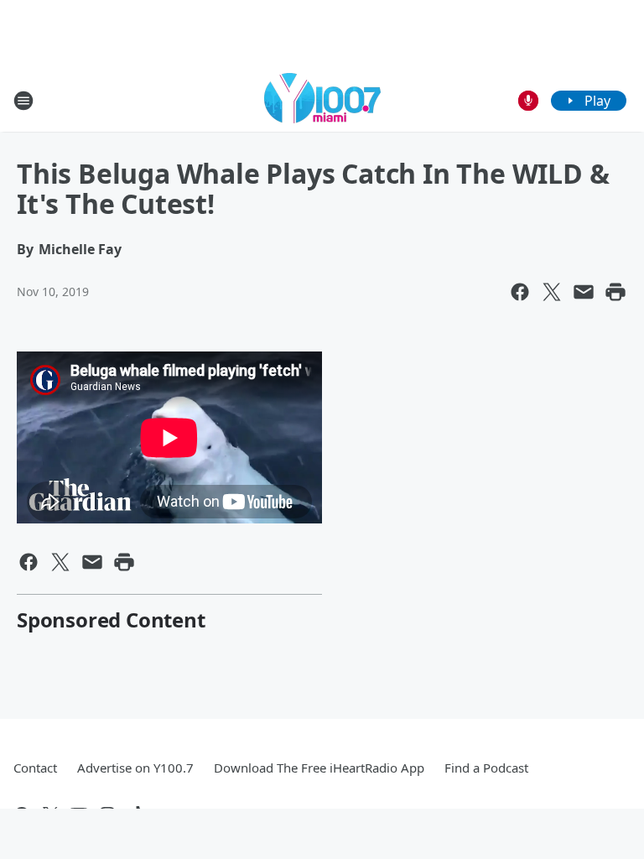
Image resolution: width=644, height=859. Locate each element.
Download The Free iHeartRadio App (319, 767)
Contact (35, 767)
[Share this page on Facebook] (520, 292)
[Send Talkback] (528, 101)
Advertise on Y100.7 (135, 767)
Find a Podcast (486, 767)
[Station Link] (322, 100)
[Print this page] (615, 292)
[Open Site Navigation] (23, 101)
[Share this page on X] (552, 292)
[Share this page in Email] (583, 292)
